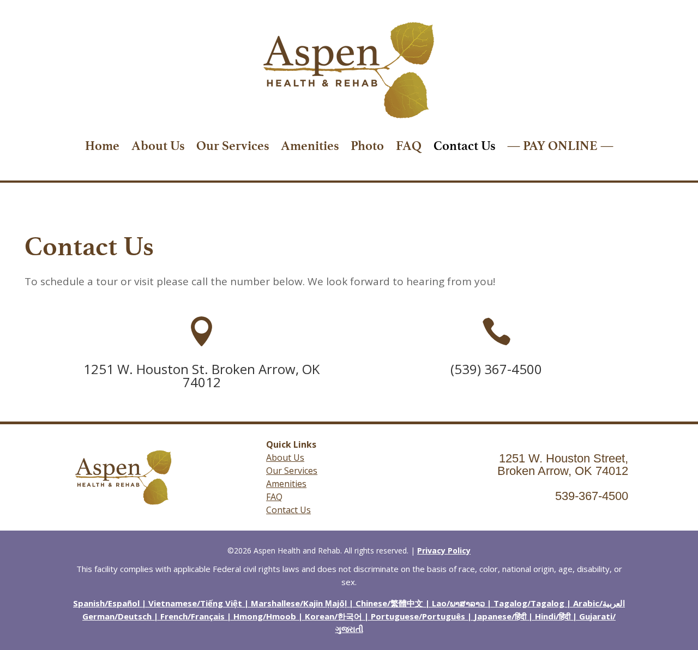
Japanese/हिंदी (500, 616)
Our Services (232, 146)
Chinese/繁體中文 (389, 603)
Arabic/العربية (599, 603)
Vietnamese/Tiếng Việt (195, 603)
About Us (157, 146)
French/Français (192, 616)
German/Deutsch (117, 616)
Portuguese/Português (418, 616)
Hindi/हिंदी (552, 616)
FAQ (409, 146)
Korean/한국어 (333, 616)
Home (102, 146)
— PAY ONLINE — (560, 146)
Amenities (310, 146)
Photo (367, 146)
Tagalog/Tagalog (529, 603)
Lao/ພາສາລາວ (458, 603)
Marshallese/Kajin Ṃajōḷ (299, 603)
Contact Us (464, 146)
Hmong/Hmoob (264, 616)
